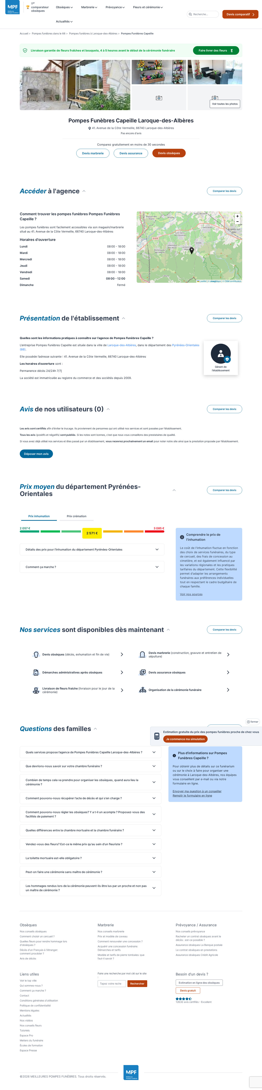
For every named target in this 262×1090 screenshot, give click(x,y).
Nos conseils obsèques (33, 931)
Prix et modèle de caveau (112, 936)
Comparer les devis (224, 190)
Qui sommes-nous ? (31, 985)
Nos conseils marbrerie (111, 931)
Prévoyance (114, 7)
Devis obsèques (169, 153)
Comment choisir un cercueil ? (37, 936)
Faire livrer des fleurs (219, 50)
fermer (254, 721)
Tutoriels (25, 1030)
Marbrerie (88, 7)
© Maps (214, 281)
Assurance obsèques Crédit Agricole (197, 954)
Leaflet (202, 281)
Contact (24, 995)
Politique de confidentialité (35, 1005)
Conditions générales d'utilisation (39, 1000)
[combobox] (203, 14)
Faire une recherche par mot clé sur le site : (122, 975)
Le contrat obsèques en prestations (196, 949)
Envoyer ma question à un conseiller (197, 791)
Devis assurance (131, 153)
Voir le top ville (28, 980)
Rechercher (138, 983)
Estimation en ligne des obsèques (201, 982)
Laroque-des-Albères (121, 345)
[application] (189, 247)
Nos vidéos (26, 1020)
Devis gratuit (188, 990)
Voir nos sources (191, 594)
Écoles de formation (31, 1045)
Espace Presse (28, 1050)
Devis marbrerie (93, 153)
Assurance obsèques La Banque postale (199, 944)
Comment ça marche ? (33, 990)
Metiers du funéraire (31, 1040)
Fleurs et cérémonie (147, 7)
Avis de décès (28, 958)
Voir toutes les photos (225, 103)
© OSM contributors (231, 281)
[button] (237, 216)
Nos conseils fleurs (31, 1025)
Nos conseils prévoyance (190, 931)
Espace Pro (26, 1035)
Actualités (63, 21)
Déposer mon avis (36, 454)
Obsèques (63, 7)
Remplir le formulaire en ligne (192, 795)
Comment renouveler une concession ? (120, 941)
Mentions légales (29, 1010)
